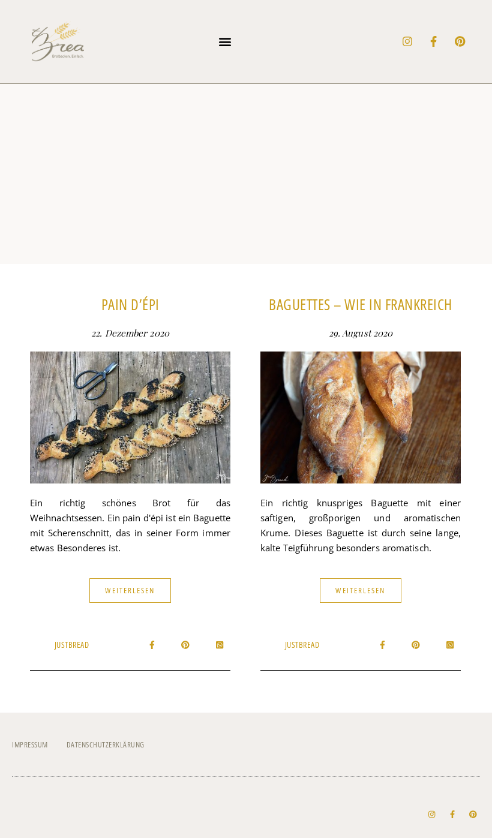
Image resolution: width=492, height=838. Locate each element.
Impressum (30, 744)
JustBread (72, 644)
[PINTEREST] (460, 41)
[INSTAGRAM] (407, 41)
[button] (225, 42)
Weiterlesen (130, 590)
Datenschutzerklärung (106, 744)
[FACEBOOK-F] (434, 41)
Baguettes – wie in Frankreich (360, 304)
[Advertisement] (246, 174)
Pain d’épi (130, 304)
